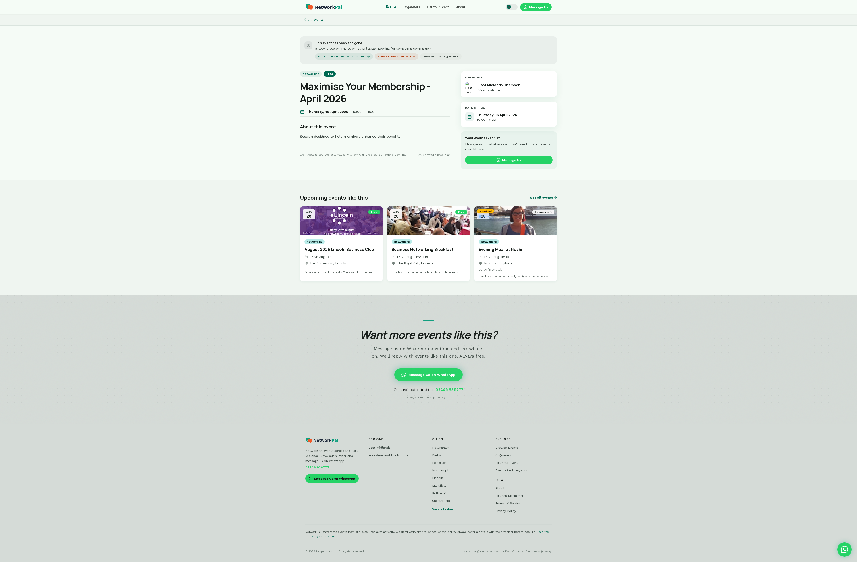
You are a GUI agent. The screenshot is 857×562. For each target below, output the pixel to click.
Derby (436, 455)
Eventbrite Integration (511, 470)
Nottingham (440, 447)
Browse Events (506, 447)
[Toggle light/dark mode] (512, 7)
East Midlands (379, 447)
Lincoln (437, 478)
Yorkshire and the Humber (389, 455)
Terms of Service (508, 503)
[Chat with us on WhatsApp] (844, 549)
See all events (541, 197)
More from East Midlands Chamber (342, 56)
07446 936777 (449, 389)
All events (315, 19)
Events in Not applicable (394, 56)
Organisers (412, 7)
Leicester (439, 462)
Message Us (538, 7)
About (460, 7)
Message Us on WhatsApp (432, 375)
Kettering (438, 493)
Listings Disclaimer (509, 495)
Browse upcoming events (440, 56)
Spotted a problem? (436, 154)
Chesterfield (441, 500)
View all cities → (445, 509)
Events (391, 6)
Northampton (442, 470)
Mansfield (439, 485)
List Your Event (438, 7)
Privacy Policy (505, 511)
